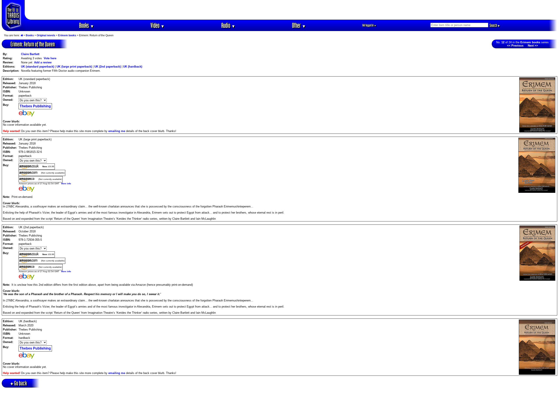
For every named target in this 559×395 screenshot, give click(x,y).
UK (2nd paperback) (107, 66)
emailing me (116, 131)
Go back (20, 383)
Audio (228, 25)
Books (86, 25)
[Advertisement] (291, 10)
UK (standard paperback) (37, 66)
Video (157, 25)
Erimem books (67, 35)
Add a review (43, 62)
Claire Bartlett (30, 54)
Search (494, 25)
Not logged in (369, 25)
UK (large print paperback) (74, 66)
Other (299, 25)
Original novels (46, 35)
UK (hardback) (132, 66)
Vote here (50, 58)
